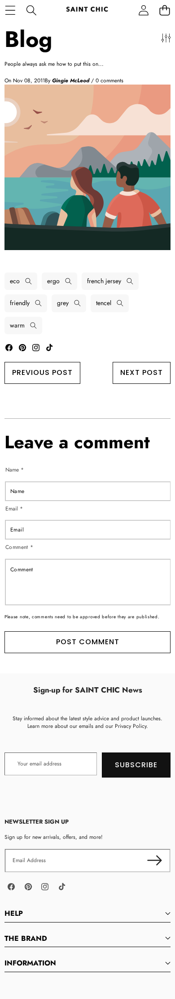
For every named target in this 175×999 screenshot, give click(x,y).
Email (14, 508)
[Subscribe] (154, 860)
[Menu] (10, 10)
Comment (19, 547)
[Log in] (143, 10)
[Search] (31, 10)
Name (14, 469)
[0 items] (164, 10)
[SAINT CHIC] (87, 10)
